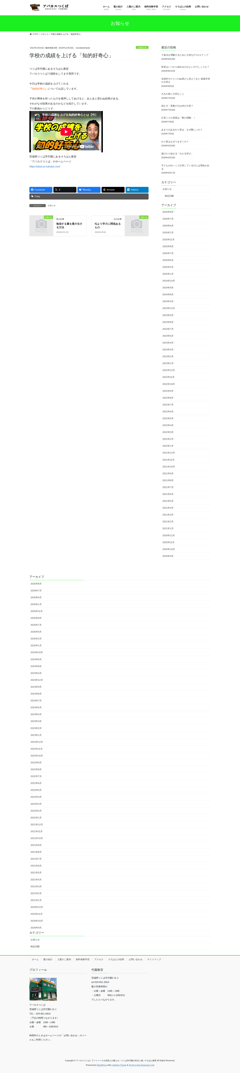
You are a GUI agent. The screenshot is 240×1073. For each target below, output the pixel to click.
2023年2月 (168, 356)
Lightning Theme (118, 1065)
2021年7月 (168, 487)
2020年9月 (168, 556)
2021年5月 (168, 501)
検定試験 (169, 196)
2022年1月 (168, 446)
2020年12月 (168, 535)
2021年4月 (168, 507)
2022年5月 (168, 418)
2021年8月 (168, 480)
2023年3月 (168, 349)
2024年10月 (168, 280)
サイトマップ (154, 959)
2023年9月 (168, 315)
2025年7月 (168, 253)
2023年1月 (168, 363)
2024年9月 (168, 287)
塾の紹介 (48, 959)
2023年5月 (168, 336)
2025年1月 (168, 274)
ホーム (35, 959)
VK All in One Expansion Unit (141, 1065)
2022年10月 (168, 384)
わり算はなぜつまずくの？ (175, 141)
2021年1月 (168, 528)
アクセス (98, 959)
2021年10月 (168, 466)
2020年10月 (168, 549)
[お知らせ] (41, 222)
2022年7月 (168, 404)
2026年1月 (168, 232)
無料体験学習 (82, 959)
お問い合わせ (136, 959)
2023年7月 (168, 329)
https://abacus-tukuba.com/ (44, 166)
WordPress (102, 1065)
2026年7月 (168, 218)
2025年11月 (168, 239)
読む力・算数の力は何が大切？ (177, 105)
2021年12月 (168, 452)
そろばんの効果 (116, 959)
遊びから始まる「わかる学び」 (177, 153)
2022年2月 (168, 439)
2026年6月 (168, 225)
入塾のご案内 (64, 959)
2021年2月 (168, 521)
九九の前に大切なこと (172, 94)
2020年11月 (168, 542)
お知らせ (142, 47)
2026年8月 (168, 212)
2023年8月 (168, 322)
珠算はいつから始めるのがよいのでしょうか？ (185, 67)
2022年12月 (168, 370)
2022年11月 (168, 377)
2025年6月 (168, 260)
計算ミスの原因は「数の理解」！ (178, 117)
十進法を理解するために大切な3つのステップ (184, 55)
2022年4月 (168, 425)
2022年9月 (168, 391)
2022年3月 (168, 432)
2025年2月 (168, 267)
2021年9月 (168, 473)
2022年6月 (168, 411)
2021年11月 (168, 459)
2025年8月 (168, 246)
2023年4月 (168, 342)
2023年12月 (168, 308)
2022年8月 (168, 397)
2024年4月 (168, 301)
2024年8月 (168, 294)
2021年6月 (168, 494)
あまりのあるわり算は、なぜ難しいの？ (181, 129)
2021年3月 (168, 514)
